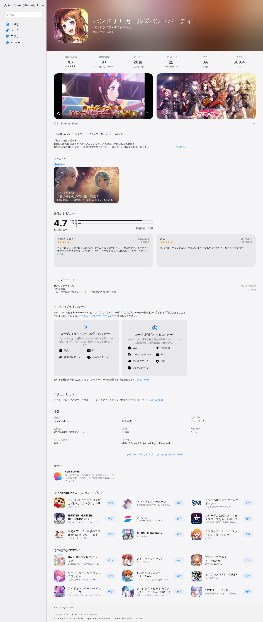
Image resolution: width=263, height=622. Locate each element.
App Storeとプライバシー (98, 618)
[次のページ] (259, 96)
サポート (140, 618)
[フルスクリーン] (148, 114)
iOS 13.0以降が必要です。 (67, 432)
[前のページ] (50, 96)
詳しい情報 (143, 379)
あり (56, 443)
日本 (56, 608)
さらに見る (181, 146)
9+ (192, 432)
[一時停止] (134, 114)
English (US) (67, 608)
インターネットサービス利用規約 (68, 618)
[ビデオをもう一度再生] (59, 114)
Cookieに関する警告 (123, 618)
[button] (23, 24)
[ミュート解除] (141, 114)
